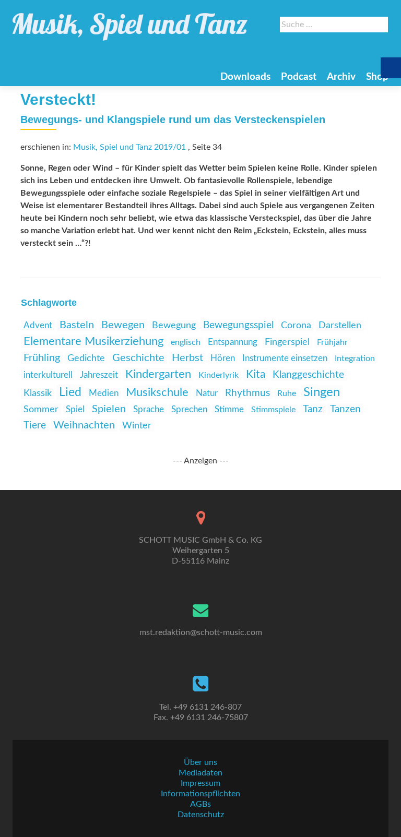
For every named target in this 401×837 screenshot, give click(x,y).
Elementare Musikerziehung (93, 341)
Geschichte (138, 358)
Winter (136, 426)
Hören (222, 358)
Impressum (200, 783)
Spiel (75, 409)
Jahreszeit (99, 374)
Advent (37, 325)
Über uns (200, 762)
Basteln (77, 325)
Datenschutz (201, 814)
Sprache (148, 409)
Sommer (40, 409)
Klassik (37, 393)
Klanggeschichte (308, 375)
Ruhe (286, 393)
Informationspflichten (200, 794)
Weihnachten (84, 425)
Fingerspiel (287, 342)
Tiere (34, 426)
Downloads (245, 77)
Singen (321, 392)
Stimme (229, 409)
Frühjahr (332, 342)
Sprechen (189, 409)
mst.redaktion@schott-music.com (200, 632)
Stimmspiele (273, 409)
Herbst (187, 358)
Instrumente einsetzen (284, 358)
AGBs (200, 804)
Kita (255, 374)
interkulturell (48, 374)
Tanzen (345, 409)
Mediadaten (200, 773)
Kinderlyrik (218, 375)
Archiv (341, 77)
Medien (104, 393)
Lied (70, 392)
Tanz (313, 409)
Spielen (109, 409)
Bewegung (174, 325)
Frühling (41, 358)
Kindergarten (158, 374)
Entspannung (232, 342)
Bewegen (123, 325)
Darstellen (340, 325)
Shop (377, 77)
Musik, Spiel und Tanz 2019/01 (129, 147)
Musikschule (157, 392)
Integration (355, 358)
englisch (185, 342)
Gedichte (86, 358)
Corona (296, 325)
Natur (207, 393)
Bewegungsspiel (238, 325)
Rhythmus (247, 393)
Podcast (298, 77)
